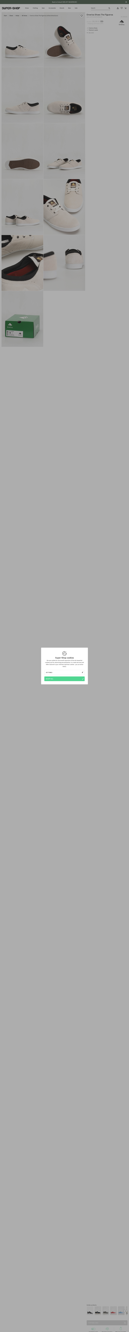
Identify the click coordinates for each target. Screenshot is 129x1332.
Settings (49, 672)
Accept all (49, 679)
